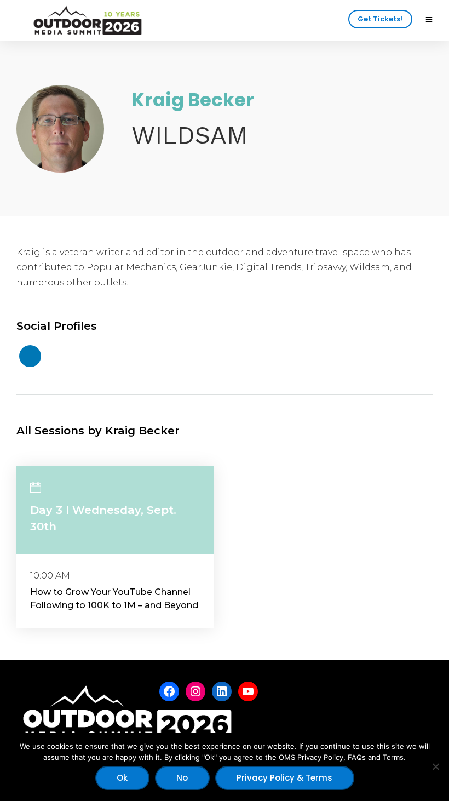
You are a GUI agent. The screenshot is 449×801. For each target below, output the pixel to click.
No (182, 777)
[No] (435, 766)
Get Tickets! (380, 19)
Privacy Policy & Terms (284, 777)
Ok (122, 777)
